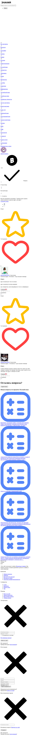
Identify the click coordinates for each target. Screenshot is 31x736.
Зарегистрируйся (8, 595)
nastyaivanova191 (5, 275)
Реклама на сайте (8, 578)
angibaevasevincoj (5, 362)
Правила (6, 575)
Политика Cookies (21, 566)
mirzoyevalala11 (4, 153)
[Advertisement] (15, 25)
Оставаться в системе (7, 635)
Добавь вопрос (7, 598)
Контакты (6, 586)
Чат (4, 588)
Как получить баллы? (9, 576)
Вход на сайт (7, 593)
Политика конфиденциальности (12, 579)
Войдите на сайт (15, 727)
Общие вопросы (8, 574)
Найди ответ (7, 587)
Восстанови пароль (9, 596)
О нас (5, 584)
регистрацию (13, 644)
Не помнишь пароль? (6, 637)
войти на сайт (10, 690)
